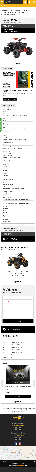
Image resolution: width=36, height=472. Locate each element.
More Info (18, 396)
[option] (18, 264)
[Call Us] (34, 2)
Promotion (7, 68)
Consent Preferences (19, 463)
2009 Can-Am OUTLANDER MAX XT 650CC (18, 386)
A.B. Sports (4, 5)
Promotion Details (9, 99)
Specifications (8, 106)
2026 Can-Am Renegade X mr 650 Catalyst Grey (18, 272)
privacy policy (26, 461)
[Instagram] (20, 443)
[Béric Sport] (13, 2)
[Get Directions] (30, 2)
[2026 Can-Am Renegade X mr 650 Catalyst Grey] (18, 261)
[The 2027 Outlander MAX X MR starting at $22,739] (18, 79)
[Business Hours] (25, 2)
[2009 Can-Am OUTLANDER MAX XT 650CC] (18, 375)
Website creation (13, 465)
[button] (2, 264)
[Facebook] (16, 443)
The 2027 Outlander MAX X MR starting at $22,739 (17, 90)
